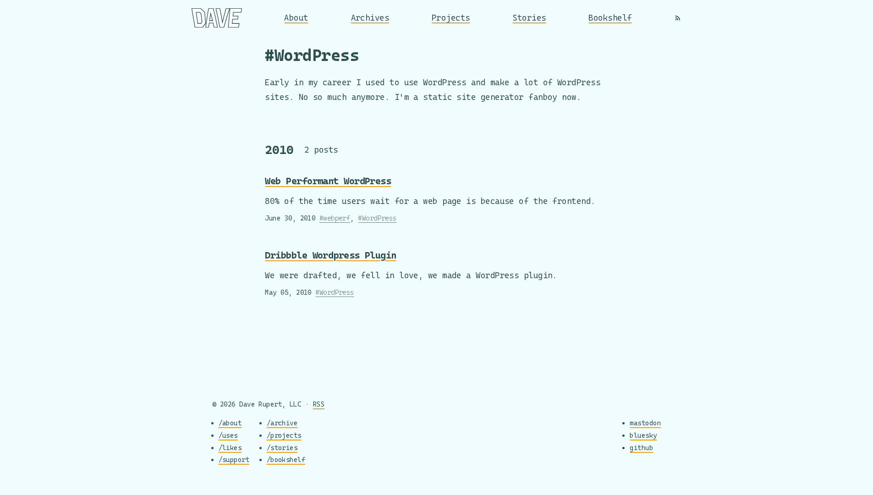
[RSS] (677, 18)
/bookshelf (286, 459)
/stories (282, 447)
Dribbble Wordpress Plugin (330, 255)
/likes (230, 447)
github (641, 447)
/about (230, 423)
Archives (370, 17)
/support (234, 459)
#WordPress (377, 218)
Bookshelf (609, 17)
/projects (284, 435)
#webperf (335, 218)
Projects (451, 17)
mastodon (645, 423)
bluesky (643, 435)
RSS (318, 404)
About (296, 17)
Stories (529, 17)
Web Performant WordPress (328, 181)
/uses (228, 435)
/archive (282, 423)
